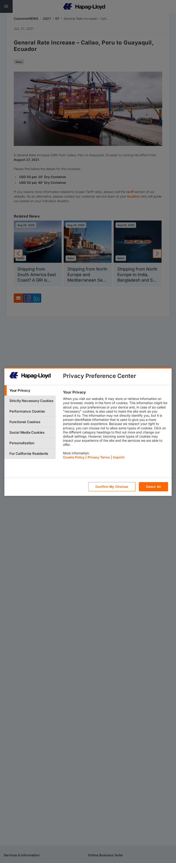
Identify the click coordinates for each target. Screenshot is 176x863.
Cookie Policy (74, 457)
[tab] (30, 390)
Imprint (118, 457)
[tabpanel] (115, 426)
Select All (153, 487)
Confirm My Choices (111, 487)
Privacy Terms (99, 457)
